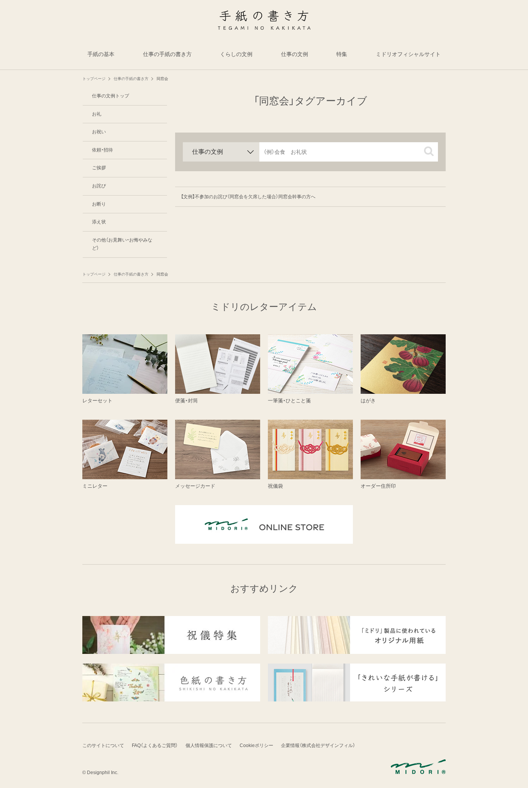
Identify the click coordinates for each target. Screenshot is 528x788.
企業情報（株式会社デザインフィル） (318, 745)
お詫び (99, 186)
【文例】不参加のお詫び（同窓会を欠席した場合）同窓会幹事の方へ (248, 196)
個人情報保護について (209, 745)
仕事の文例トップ (110, 96)
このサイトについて (103, 745)
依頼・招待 (102, 150)
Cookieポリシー (256, 745)
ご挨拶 (99, 167)
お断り (99, 204)
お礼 (96, 114)
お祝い (99, 131)
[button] (429, 151)
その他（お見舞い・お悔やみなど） (122, 244)
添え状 (99, 222)
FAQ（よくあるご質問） (155, 745)
